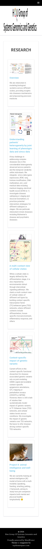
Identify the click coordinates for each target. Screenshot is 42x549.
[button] (38, 3)
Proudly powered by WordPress (20, 540)
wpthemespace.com (21, 545)
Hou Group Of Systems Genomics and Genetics (21, 535)
